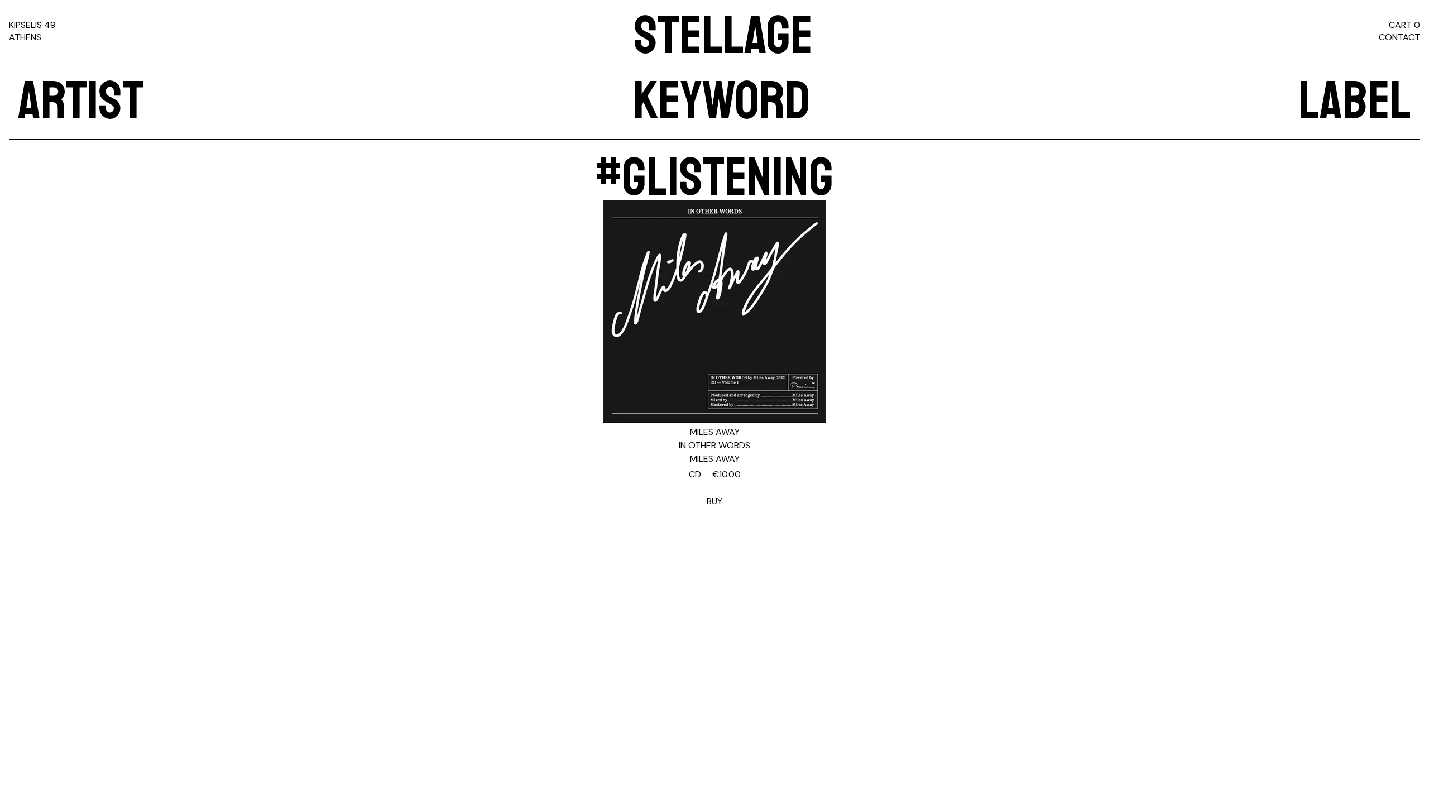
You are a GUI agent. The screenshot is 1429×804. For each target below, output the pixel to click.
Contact (1399, 37)
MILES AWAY (715, 432)
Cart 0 (1404, 25)
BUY (715, 487)
